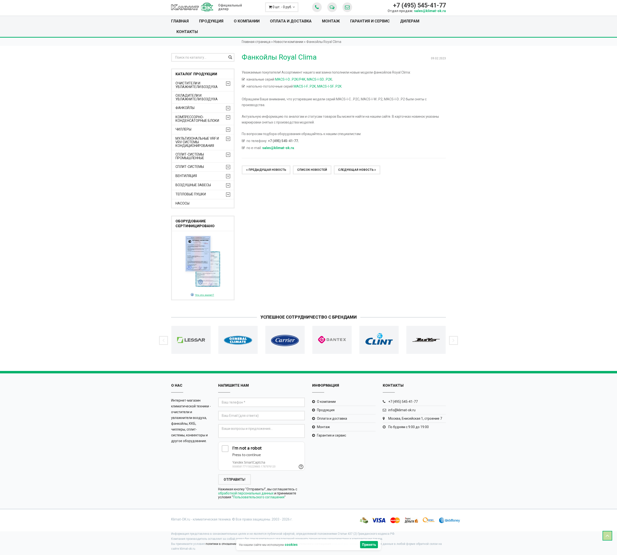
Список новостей (312, 169)
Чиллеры (183, 129)
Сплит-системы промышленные (189, 156)
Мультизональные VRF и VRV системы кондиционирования (197, 142)
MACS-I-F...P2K (305, 86)
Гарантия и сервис (370, 21)
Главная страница (256, 42)
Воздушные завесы (193, 185)
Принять (369, 545)
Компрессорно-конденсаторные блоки (197, 119)
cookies (291, 545)
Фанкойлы (184, 108)
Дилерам (409, 21)
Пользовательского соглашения (258, 497)
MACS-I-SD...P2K (319, 79)
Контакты (187, 31)
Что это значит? (204, 295)
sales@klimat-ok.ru (430, 11)
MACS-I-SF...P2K (329, 86)
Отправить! (234, 479)
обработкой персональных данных (246, 493)
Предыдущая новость (267, 169)
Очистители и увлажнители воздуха (196, 85)
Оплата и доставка (291, 21)
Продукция (211, 21)
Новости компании (288, 42)
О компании (247, 21)
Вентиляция (186, 176)
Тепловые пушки (190, 194)
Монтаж (331, 21)
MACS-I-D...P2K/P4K (290, 79)
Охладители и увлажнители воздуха (196, 97)
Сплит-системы (189, 167)
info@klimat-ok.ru (402, 410)
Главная (180, 21)
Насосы (182, 203)
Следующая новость (356, 169)
